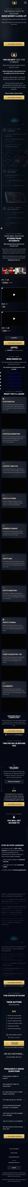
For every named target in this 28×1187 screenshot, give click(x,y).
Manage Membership (14, 1157)
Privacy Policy (14, 1152)
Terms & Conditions (14, 1148)
